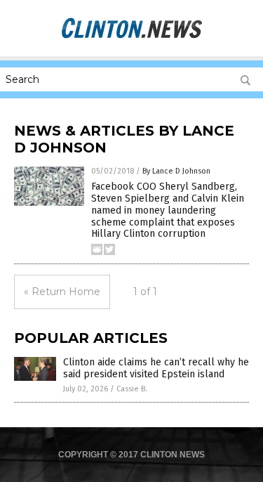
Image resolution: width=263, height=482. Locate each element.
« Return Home (62, 291)
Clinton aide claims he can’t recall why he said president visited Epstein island (156, 368)
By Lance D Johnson (176, 171)
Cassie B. (131, 388)
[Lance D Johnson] (132, 36)
